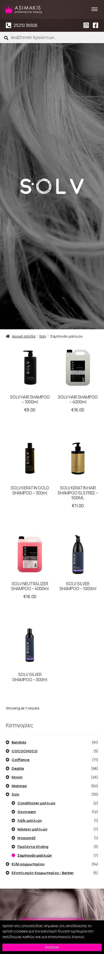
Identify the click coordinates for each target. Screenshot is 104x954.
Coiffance (21, 759)
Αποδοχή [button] (52, 947)
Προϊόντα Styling (32, 846)
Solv (42, 336)
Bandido (19, 742)
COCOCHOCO (24, 750)
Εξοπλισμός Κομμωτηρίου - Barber (43, 872)
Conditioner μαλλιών (36, 802)
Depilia (18, 768)
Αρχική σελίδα (23, 336)
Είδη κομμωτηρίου (28, 864)
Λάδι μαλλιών (29, 820)
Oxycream (26, 811)
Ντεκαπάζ (26, 837)
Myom (17, 777)
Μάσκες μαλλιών (32, 829)
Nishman (19, 785)
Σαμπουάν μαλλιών (34, 855)
